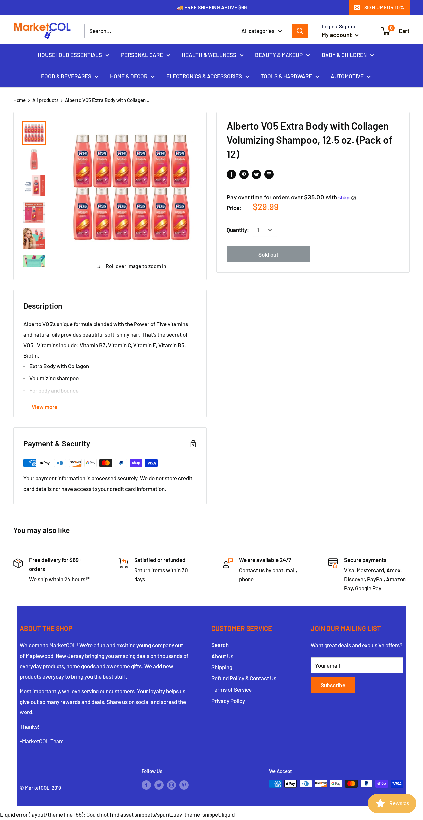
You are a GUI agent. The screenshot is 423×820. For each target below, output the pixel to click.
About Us (222, 656)
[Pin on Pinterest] (244, 174)
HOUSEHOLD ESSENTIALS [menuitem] (70, 54)
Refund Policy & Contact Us (244, 678)
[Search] (300, 31)
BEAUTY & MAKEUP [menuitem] (279, 54)
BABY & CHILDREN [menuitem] (344, 54)
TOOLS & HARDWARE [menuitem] (286, 76)
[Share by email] (269, 174)
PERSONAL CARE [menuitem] (142, 54)
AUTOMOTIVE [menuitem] (347, 76)
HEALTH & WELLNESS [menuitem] (209, 54)
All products (45, 100)
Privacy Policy (228, 700)
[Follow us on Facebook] (146, 785)
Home (19, 100)
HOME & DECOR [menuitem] (128, 76)
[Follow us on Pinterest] (184, 785)
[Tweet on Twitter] (256, 174)
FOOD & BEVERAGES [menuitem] (66, 76)
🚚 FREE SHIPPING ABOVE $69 (212, 7)
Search (220, 644)
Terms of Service (232, 689)
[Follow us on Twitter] (159, 785)
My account (337, 34)
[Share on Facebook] (231, 174)
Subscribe (333, 685)
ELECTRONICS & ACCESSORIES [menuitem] (204, 76)
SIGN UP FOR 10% (384, 7)
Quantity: (238, 229)
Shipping (222, 667)
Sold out (268, 254)
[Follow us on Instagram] (171, 785)
